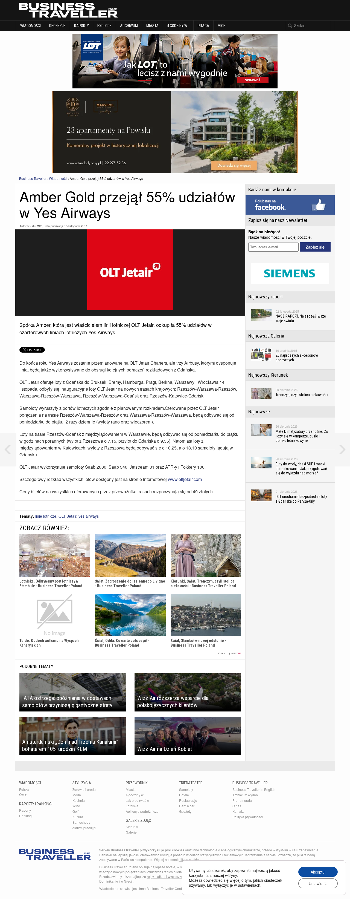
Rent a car (186, 805)
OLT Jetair (67, 516)
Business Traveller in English (253, 789)
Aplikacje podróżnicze (142, 811)
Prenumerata (242, 800)
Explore (104, 26)
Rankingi (26, 815)
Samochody (81, 822)
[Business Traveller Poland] (68, 10)
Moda (76, 795)
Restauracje (188, 800)
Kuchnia (78, 800)
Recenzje (57, 26)
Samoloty (186, 789)
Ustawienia (318, 883)
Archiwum (129, 26)
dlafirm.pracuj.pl (84, 827)
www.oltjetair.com (185, 479)
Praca (203, 26)
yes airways (88, 516)
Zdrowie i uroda (84, 789)
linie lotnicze (45, 516)
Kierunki (132, 826)
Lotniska (132, 805)
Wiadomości (30, 26)
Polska (24, 789)
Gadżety (185, 811)
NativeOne (130, 653)
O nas (236, 805)
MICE (221, 26)
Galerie (131, 832)
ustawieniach (249, 885)
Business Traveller (32, 178)
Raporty (81, 26)
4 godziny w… (178, 26)
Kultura (77, 816)
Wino (76, 805)
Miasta (152, 26)
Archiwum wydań (245, 795)
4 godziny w (135, 795)
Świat (23, 795)
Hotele (184, 795)
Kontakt (238, 811)
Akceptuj (318, 872)
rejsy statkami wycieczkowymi (169, 876)
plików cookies (189, 859)
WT (39, 226)
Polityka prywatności (247, 816)
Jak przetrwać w (138, 800)
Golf (75, 811)
